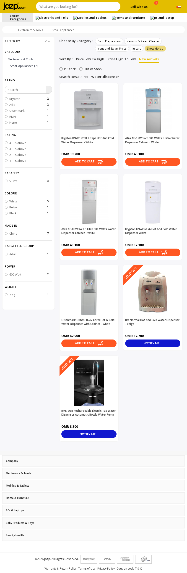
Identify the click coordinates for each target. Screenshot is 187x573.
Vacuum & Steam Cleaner (143, 41)
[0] (156, 7)
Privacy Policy (106, 568)
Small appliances (63, 30)
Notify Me (151, 343)
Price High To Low (122, 59)
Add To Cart (85, 161)
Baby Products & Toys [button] (20, 523)
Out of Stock (93, 69)
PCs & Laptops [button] (15, 510)
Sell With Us (139, 7)
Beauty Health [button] (15, 535)
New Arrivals (149, 59)
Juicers (136, 48)
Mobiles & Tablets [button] (17, 486)
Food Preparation (109, 41)
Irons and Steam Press (112, 48)
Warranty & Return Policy (60, 568)
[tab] (93, 461)
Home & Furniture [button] (17, 498)
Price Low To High (90, 59)
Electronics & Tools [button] (18, 473)
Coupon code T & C (129, 568)
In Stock (70, 69)
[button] (28, 80)
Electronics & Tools (30, 30)
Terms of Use (87, 568)
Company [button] (12, 461)
